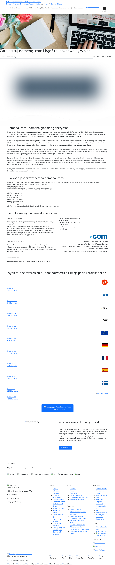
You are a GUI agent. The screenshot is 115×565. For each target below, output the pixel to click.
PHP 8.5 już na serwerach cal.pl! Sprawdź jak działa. (23, 2)
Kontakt (38, 4)
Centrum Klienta (56, 4)
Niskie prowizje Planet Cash (79, 529)
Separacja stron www (77, 525)
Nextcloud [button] (54, 8)
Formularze (99, 500)
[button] (104, 10)
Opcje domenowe (59, 502)
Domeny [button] (19, 8)
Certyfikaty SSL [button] (39, 8)
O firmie (73, 489)
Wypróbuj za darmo (92, 7)
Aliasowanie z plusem (77, 527)
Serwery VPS (57, 506)
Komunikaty (100, 519)
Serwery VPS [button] (28, 8)
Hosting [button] (12, 8)
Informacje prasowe (77, 500)
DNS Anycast (57, 530)
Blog (21, 4)
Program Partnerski (13, 4)
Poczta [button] (47, 8)
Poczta (46, 4)
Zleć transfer (64, 447)
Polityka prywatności (77, 495)
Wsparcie (32, 4)
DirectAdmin (100, 491)
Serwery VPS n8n (58, 508)
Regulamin (73, 493)
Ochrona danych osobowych (79, 497)
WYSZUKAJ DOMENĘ (104, 57)
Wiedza (26, 4)
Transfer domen (58, 500)
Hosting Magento (59, 528)
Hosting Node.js (75, 510)
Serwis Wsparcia (101, 495)
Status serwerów (101, 513)
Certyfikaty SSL (58, 504)
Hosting (55, 489)
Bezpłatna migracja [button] (65, 8)
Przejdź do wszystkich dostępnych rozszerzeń (60, 408)
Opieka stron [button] (78, 8)
